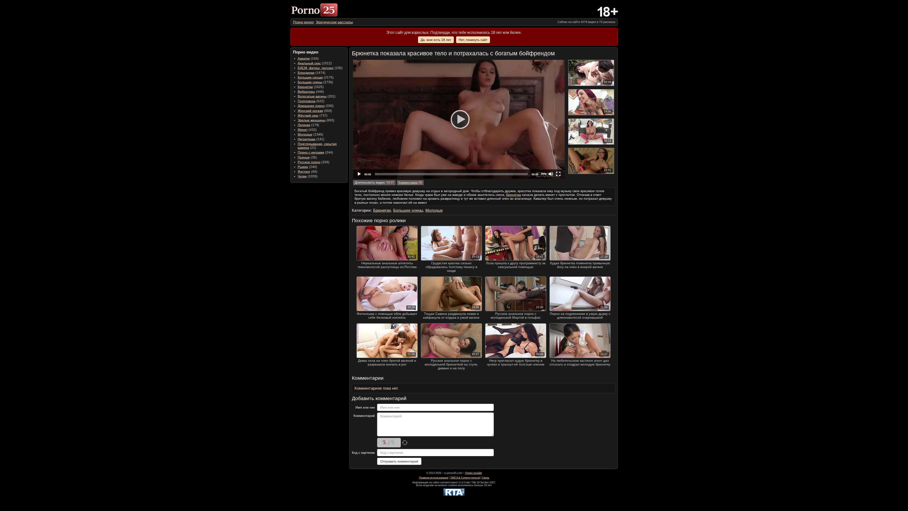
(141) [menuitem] (311, 139)
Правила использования (433, 477)
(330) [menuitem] (316, 106)
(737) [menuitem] (312, 115)
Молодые (305, 134)
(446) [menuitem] (311, 91)
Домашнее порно (311, 106)
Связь (485, 477)
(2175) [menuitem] (316, 77)
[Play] (458, 119)
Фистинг (304, 171)
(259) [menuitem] (313, 162)
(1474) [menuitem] (311, 73)
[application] (459, 119)
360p (544, 173)
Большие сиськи (310, 77)
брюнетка (513, 195)
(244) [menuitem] (315, 152)
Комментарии (408, 182)
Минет (303, 130)
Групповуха (306, 101)
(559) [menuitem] (315, 111)
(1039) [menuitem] (308, 176)
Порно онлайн (473, 472)
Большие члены (310, 82)
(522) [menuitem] (311, 101)
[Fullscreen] (558, 174)
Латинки (304, 125)
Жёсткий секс (308, 115)
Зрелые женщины (311, 120)
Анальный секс (309, 63)
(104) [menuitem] (308, 58)
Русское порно (309, 162)
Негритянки (306, 139)
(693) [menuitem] (316, 120)
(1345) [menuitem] (310, 134)
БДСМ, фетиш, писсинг (316, 68)
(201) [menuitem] (317, 96)
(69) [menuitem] (307, 171)
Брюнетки (305, 87)
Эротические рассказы (334, 22)
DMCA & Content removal (465, 477)
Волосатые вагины (312, 96)
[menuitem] (303, 22)
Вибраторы (306, 91)
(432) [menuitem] (307, 130)
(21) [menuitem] (317, 146)
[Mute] (551, 174)
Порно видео (303, 22)
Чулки (302, 176)
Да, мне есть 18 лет (436, 40)
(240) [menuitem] (307, 167)
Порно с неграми (311, 152)
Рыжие (303, 167)
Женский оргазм (310, 111)
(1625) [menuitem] (311, 87)
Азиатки (304, 58)
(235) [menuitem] (320, 68)
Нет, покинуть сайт (473, 40)
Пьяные (304, 157)
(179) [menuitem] (308, 125)
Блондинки (306, 73)
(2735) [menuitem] (315, 82)
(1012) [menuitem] (315, 63)
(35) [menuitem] (307, 157)
